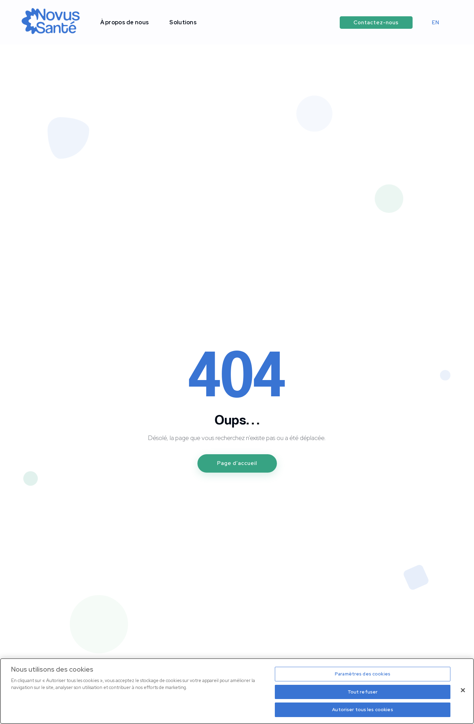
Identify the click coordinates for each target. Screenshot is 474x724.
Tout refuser (363, 692)
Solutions (183, 22)
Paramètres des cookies (362, 674)
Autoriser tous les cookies (362, 710)
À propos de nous (124, 22)
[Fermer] (463, 690)
